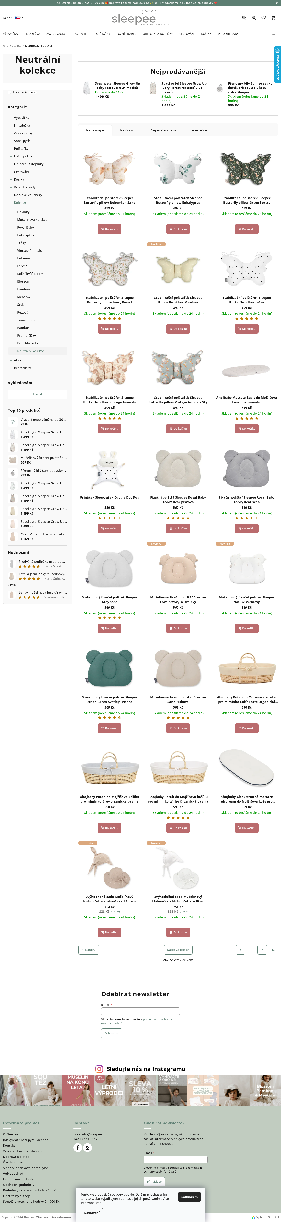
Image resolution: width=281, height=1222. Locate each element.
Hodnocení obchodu (18, 1179)
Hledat (37, 394)
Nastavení (92, 1213)
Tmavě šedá (26, 320)
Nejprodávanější (163, 130)
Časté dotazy (13, 1162)
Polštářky (21, 148)
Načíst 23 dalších (178, 950)
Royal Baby (25, 227)
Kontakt (9, 1145)
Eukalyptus (25, 235)
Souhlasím (189, 1197)
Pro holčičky (26, 335)
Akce (17, 360)
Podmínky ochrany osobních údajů (29, 1190)
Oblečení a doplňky (28, 164)
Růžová (22, 312)
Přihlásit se (111, 1033)
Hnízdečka (22, 125)
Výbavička (21, 118)
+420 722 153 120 (86, 1139)
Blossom (23, 281)
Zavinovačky (23, 133)
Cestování (21, 172)
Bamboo (23, 289)
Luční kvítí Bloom (30, 274)
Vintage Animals (29, 250)
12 (273, 950)
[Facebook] (77, 1147)
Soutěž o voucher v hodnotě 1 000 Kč (31, 1201)
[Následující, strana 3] (262, 950)
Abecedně (199, 130)
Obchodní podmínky (18, 1185)
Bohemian (25, 258)
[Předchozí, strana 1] (240, 950)
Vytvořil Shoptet (267, 1217)
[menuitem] (10, 33)
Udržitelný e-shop (16, 1196)
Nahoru (90, 950)
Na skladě (24, 92)
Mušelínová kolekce (32, 220)
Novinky (23, 212)
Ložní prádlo (23, 156)
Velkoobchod (13, 1173)
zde (99, 1203)
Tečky (21, 243)
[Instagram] (87, 1147)
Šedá (21, 305)
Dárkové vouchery (28, 195)
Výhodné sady (25, 187)
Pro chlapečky (28, 343)
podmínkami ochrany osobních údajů (173, 1169)
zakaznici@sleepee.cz (89, 1134)
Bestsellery (22, 368)
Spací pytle (22, 141)
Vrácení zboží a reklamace (23, 1151)
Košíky (19, 179)
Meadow (23, 297)
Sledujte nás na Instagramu (146, 1068)
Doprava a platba (16, 1157)
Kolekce (20, 203)
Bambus (23, 328)
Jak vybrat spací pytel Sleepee (25, 1140)
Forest (22, 266)
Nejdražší (127, 130)
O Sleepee (11, 1134)
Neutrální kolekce (30, 351)
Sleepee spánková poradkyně (25, 1168)
